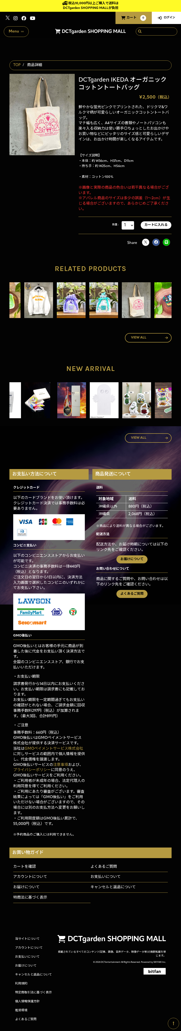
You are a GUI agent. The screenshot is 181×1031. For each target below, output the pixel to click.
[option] (25, 301)
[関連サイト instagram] (16, 19)
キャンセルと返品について (113, 887)
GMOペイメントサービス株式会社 (54, 749)
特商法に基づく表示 (30, 898)
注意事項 (60, 765)
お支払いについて (105, 877)
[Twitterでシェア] (145, 242)
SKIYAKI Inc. (159, 962)
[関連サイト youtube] (32, 19)
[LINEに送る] (166, 242)
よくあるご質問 (132, 594)
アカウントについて (30, 877)
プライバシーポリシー (32, 770)
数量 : (115, 224)
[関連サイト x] (8, 19)
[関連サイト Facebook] (24, 19)
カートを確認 (24, 867)
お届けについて (132, 559)
